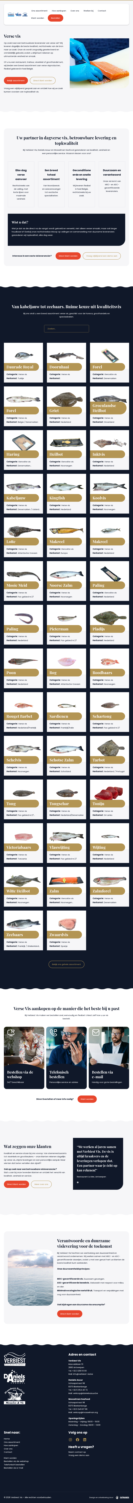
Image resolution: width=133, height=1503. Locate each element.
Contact (102, 10)
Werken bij (88, 10)
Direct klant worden (42, 80)
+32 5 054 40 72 (80, 1389)
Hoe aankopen (59, 10)
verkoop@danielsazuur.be (85, 1393)
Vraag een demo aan (78, 1455)
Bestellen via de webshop (16, 1461)
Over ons (75, 10)
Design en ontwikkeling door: (101, 1497)
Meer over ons (41, 1184)
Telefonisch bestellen (14, 1464)
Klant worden (37, 18)
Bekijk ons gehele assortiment (66, 964)
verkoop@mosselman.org (85, 1412)
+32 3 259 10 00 (79, 1370)
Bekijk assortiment (16, 80)
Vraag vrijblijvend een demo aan (101, 256)
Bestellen (55, 18)
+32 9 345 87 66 (79, 1409)
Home (7, 1438)
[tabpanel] (98, 1161)
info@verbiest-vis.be (83, 1374)
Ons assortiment (39, 10)
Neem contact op (77, 1452)
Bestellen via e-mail (13, 1467)
